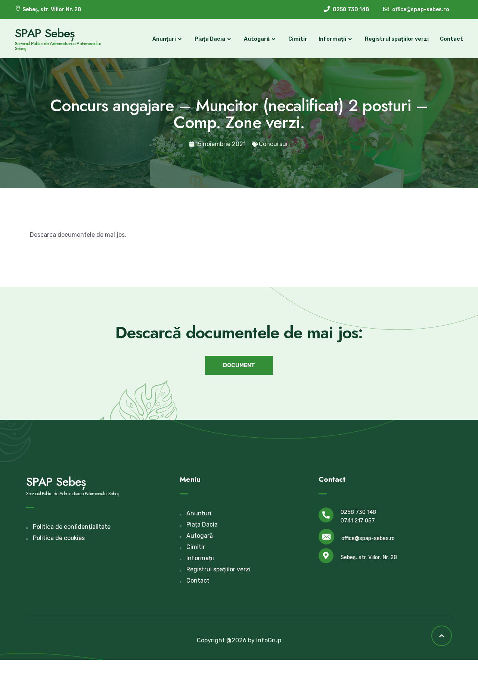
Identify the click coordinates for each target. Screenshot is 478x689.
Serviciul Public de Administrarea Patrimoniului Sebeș (57, 46)
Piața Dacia (210, 39)
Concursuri (274, 144)
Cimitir (297, 39)
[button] (239, 365)
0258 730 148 (358, 512)
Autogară (257, 39)
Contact (451, 39)
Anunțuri (164, 39)
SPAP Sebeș (45, 33)
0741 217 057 (358, 521)
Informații (332, 39)
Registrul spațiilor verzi (397, 39)
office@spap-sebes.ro (368, 538)
